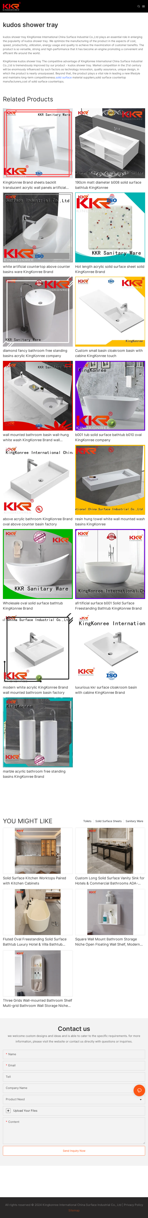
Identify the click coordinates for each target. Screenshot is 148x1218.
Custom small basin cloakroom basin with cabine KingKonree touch (109, 353)
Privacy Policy (133, 1205)
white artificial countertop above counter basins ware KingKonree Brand (36, 269)
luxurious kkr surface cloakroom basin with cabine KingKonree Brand (106, 690)
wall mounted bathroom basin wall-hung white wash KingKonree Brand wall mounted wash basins (36, 438)
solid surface (64, 77)
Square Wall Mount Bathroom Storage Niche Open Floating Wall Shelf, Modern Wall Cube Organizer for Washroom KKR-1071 (108, 942)
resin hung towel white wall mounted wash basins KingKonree (110, 521)
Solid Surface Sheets (108, 821)
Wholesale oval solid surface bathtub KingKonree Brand (33, 605)
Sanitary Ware (134, 821)
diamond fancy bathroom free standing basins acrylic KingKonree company (35, 353)
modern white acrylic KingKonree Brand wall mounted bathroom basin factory (35, 690)
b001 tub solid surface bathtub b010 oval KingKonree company (108, 437)
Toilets (87, 821)
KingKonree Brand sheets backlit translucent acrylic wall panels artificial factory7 (34, 185)
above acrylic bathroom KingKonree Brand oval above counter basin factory (37, 521)
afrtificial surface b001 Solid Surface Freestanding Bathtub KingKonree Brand (108, 605)
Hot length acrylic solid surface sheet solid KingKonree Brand (109, 269)
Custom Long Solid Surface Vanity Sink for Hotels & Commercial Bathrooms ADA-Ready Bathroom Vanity (110, 881)
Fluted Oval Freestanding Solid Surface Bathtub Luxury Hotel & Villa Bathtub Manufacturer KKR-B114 (34, 942)
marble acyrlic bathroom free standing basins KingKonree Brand (34, 774)
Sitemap (74, 1210)
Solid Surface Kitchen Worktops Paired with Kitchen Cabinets (34, 880)
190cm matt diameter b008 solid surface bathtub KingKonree (108, 185)
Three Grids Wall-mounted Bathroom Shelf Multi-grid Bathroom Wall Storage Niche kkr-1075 (37, 1003)
